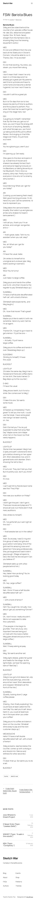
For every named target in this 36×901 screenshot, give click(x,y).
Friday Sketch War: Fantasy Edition (26, 791)
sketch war (14, 776)
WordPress (29, 897)
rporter (12, 20)
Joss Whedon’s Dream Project (9, 816)
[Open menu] (32, 3)
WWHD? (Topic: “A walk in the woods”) (13, 835)
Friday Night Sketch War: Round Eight (9, 790)
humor (6, 776)
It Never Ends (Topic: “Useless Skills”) (11, 825)
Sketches (19, 20)
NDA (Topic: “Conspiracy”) (9, 844)
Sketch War (7, 3)
